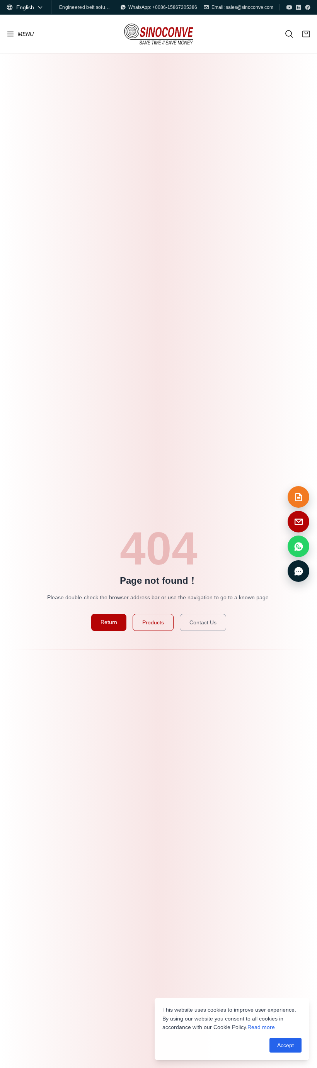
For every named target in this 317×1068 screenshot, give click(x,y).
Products (153, 622)
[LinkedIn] (298, 7)
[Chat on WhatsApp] (298, 546)
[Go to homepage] (158, 34)
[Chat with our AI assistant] (298, 571)
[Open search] (289, 34)
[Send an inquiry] (298, 497)
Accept (285, 1045)
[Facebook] (308, 7)
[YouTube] (289, 7)
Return (109, 622)
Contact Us (202, 622)
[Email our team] (298, 521)
